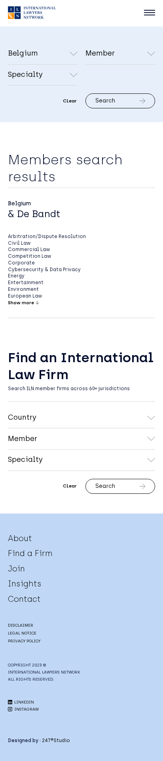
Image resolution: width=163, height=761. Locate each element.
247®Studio (56, 740)
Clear (70, 101)
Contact (24, 599)
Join (16, 568)
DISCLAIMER (20, 625)
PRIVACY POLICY (24, 641)
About (20, 538)
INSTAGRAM (26, 709)
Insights (25, 583)
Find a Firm (30, 553)
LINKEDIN (23, 702)
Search (105, 100)
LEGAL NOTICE (22, 633)
